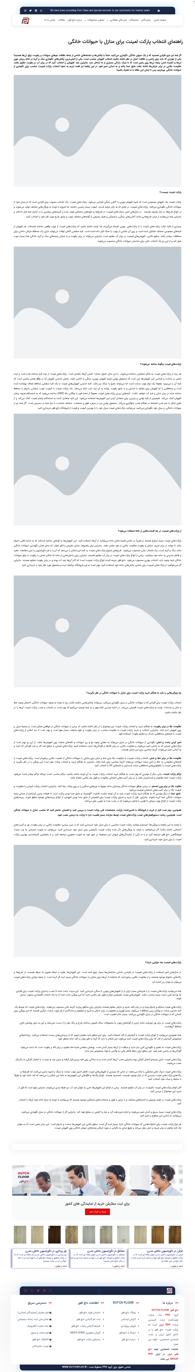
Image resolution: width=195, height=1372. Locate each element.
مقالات (61, 20)
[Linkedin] (36, 10)
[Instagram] (25, 10)
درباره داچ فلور (75, 20)
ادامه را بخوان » (176, 1266)
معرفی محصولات (95, 20)
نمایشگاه (133, 20)
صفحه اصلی (160, 20)
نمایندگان (146, 20)
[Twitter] (30, 10)
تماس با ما (49, 20)
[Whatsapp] (41, 10)
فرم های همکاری (118, 20)
